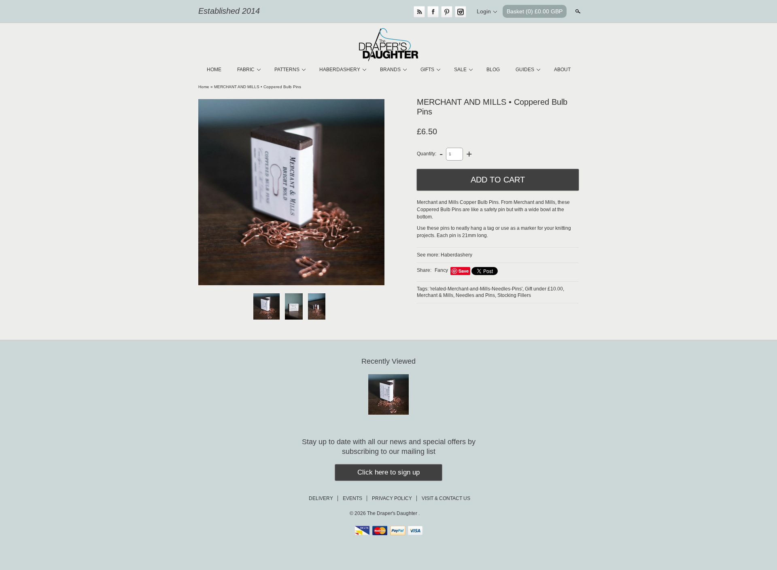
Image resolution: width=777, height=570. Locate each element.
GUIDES (525, 69)
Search (577, 11)
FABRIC (246, 69)
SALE (460, 69)
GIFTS (427, 69)
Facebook (433, 11)
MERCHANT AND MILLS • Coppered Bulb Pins (257, 87)
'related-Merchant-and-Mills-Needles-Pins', (477, 289)
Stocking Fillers (514, 295)
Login (484, 11)
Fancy (441, 270)
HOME (214, 69)
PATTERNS (286, 69)
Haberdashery (456, 255)
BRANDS (390, 69)
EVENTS (352, 498)
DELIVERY (321, 498)
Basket (535, 11)
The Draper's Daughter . (393, 513)
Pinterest (446, 11)
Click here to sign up (388, 472)
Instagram (460, 11)
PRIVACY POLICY (392, 498)
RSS (419, 11)
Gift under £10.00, (544, 289)
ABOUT (562, 69)
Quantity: (426, 154)
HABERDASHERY (339, 69)
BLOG (493, 69)
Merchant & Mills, (435, 295)
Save (464, 271)
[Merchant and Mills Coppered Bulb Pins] (291, 192)
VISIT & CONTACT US (446, 498)
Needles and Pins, (476, 295)
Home (203, 87)
